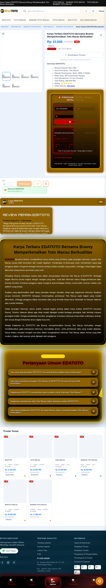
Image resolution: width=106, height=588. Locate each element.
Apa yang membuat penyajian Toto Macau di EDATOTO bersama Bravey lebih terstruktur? (45, 382)
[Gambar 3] (25, 76)
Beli (37, 184)
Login (32, 584)
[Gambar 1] (6, 76)
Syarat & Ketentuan (82, 543)
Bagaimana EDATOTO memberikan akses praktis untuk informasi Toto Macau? (45, 392)
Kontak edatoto (43, 547)
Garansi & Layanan (82, 562)
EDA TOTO (72, 20)
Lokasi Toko (42, 550)
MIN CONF (58, 113)
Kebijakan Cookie (81, 550)
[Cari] (24, 11)
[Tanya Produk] (46, 184)
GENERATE (75, 122)
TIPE (78, 105)
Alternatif (74, 584)
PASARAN (58, 105)
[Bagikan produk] (100, 35)
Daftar (53, 584)
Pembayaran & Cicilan (83, 558)
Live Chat (94, 584)
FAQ (39, 554)
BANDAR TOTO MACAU (75, 2)
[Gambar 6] (16, 86)
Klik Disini (71, 86)
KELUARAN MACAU (88, 20)
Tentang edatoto (44, 543)
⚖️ (93, 11)
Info (100, 202)
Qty (3, 180)
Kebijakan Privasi (81, 547)
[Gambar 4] (34, 76)
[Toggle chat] (99, 581)
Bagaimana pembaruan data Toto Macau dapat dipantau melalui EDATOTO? (44, 401)
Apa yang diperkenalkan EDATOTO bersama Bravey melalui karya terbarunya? (45, 372)
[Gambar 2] (16, 76)
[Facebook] (2, 562)
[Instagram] (8, 562)
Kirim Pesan (11, 551)
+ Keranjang (24, 184)
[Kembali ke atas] (100, 575)
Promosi (11, 584)
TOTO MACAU (58, 2)
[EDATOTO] (9, 11)
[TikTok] (14, 562)
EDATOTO (6, 20)
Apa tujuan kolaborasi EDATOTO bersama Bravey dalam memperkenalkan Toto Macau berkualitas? (49, 411)
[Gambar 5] (6, 86)
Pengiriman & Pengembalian (86, 554)
